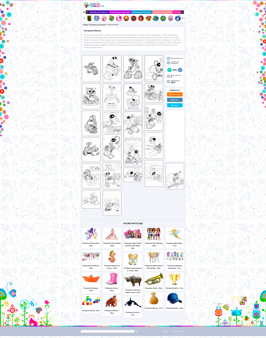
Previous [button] (87, 12)
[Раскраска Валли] (112, 81)
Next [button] (182, 12)
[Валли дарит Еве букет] (112, 214)
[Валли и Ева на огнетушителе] (154, 157)
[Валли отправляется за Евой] (175, 188)
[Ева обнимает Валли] (133, 181)
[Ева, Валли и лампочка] (133, 136)
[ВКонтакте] (175, 100)
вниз (180, 70)
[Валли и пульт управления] (91, 108)
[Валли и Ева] (133, 165)
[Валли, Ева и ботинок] (154, 129)
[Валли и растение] (154, 101)
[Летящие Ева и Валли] (154, 80)
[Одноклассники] (175, 94)
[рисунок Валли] (133, 80)
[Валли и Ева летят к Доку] (133, 108)
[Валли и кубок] (91, 160)
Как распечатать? (177, 58)
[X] (175, 105)
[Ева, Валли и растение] (112, 159)
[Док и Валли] (91, 207)
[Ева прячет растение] (154, 185)
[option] (99, 12)
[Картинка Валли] (91, 80)
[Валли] (112, 109)
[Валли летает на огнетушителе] (91, 187)
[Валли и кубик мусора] (91, 134)
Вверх (169, 70)
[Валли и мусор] (112, 188)
